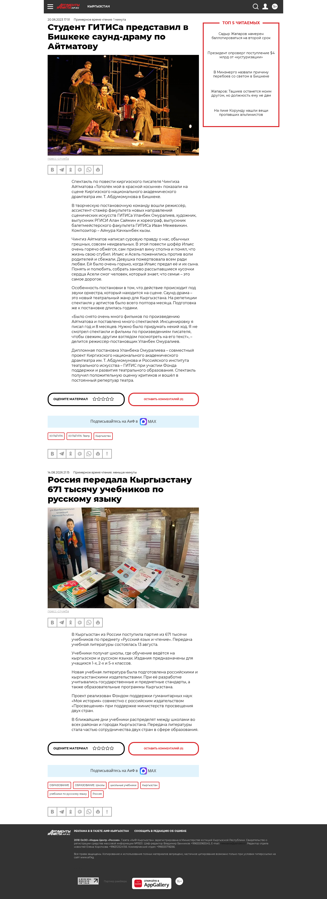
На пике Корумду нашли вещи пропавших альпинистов (241, 113)
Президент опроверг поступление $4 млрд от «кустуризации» (241, 55)
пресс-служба (58, 158)
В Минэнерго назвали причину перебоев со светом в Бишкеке (241, 74)
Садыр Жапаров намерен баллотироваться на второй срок (241, 36)
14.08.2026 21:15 (58, 472)
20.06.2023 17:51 (59, 19)
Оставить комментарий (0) (163, 399)
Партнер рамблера (115, 881)
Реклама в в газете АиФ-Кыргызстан (101, 831)
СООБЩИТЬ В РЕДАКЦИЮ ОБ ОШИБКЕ (160, 831)
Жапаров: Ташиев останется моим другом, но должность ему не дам (241, 93)
